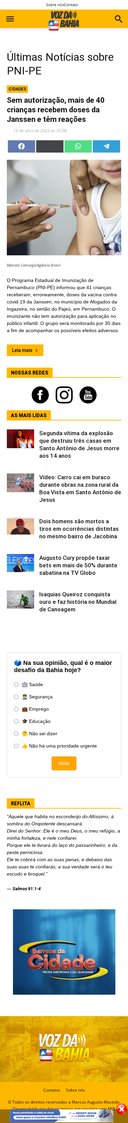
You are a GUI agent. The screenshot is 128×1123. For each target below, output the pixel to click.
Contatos (51, 1090)
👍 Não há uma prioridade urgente (59, 746)
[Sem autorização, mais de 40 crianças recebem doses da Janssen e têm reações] (64, 207)
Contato (71, 4)
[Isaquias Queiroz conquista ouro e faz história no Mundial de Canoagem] (20, 600)
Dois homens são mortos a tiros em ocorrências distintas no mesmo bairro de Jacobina (79, 529)
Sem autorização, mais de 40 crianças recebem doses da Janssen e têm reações (56, 110)
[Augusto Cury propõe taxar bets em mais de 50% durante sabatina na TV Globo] (20, 563)
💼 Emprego (35, 709)
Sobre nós (55, 4)
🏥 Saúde (32, 684)
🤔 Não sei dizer (39, 733)
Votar (64, 763)
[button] (118, 20)
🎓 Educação (36, 721)
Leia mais (22, 350)
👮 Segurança (37, 696)
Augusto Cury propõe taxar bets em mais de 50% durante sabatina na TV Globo (78, 565)
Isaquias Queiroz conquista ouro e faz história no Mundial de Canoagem (77, 602)
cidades (17, 89)
